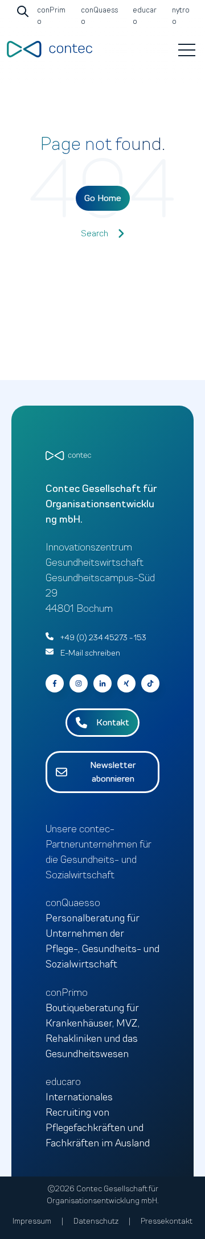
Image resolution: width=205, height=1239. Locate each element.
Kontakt (112, 722)
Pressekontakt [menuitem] (166, 1221)
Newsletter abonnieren (113, 772)
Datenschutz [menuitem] (95, 1221)
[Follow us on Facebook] (150, 683)
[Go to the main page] (49, 49)
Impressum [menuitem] (32, 1221)
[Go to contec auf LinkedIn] (102, 683)
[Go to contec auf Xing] (126, 683)
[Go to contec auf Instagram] (78, 683)
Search (94, 233)
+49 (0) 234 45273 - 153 (103, 637)
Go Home (102, 198)
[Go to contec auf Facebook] (55, 683)
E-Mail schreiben (90, 653)
